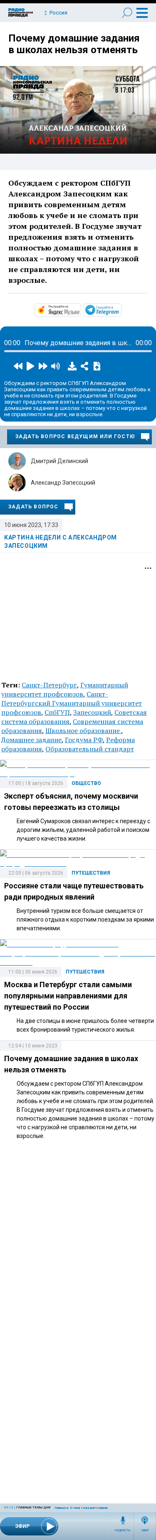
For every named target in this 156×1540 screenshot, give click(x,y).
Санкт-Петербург (49, 684)
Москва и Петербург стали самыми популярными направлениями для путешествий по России (68, 995)
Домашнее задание (31, 739)
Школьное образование (83, 730)
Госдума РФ (84, 739)
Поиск (127, 12)
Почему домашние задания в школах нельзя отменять (74, 44)
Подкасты (123, 1530)
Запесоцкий (92, 712)
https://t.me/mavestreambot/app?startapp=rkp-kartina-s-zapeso (120, 309)
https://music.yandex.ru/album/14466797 (80, 309)
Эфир (145, 1530)
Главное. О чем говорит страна (80, 1508)
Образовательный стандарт (89, 748)
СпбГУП (57, 712)
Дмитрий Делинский (59, 461)
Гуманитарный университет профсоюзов (64, 689)
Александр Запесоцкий (63, 482)
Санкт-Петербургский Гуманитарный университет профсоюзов (71, 703)
